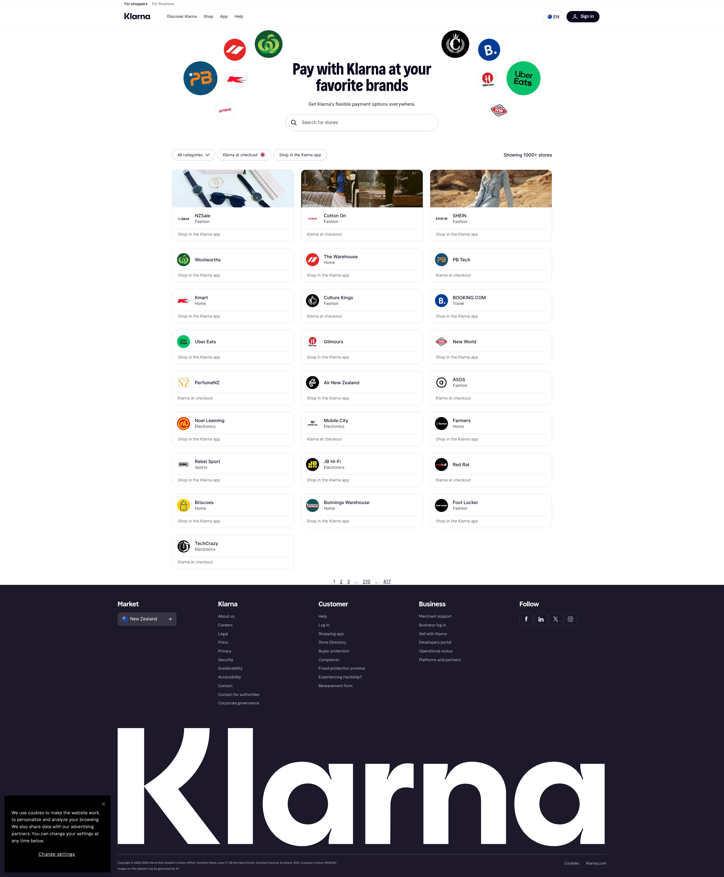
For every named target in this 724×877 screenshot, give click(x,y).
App (224, 16)
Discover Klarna (182, 16)
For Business (163, 4)
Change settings (56, 854)
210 (366, 581)
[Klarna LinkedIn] (541, 619)
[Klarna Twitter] (556, 619)
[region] (58, 834)
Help (238, 16)
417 (387, 581)
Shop (209, 16)
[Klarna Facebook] (526, 619)
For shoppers (136, 4)
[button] (553, 16)
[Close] (103, 804)
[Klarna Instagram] (570, 619)
